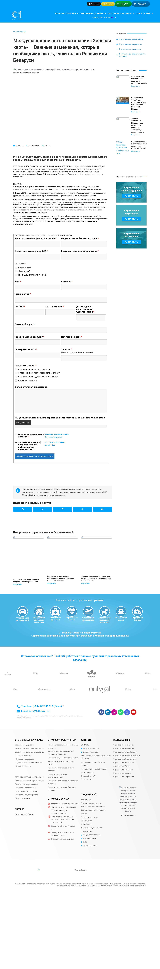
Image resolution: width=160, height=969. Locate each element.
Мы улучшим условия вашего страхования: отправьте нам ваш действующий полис (60, 417)
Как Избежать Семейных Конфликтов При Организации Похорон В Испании (60, 578)
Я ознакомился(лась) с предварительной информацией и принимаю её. (30, 446)
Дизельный (24, 271)
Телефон (66, 349)
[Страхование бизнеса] (137, 611)
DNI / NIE (20, 306)
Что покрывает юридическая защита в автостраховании (26, 580)
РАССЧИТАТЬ (131, 196)
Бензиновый (24, 267)
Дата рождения (54, 306)
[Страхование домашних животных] (104, 611)
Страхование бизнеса (137, 619)
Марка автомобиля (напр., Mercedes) (35, 238)
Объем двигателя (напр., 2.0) (31, 251)
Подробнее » (17, 584)
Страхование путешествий (88, 619)
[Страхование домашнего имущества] (39, 611)
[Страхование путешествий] (88, 611)
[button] (22, 509)
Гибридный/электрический (32, 275)
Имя (18, 281)
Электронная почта (26, 349)
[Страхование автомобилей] (22, 611)
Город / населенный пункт (29, 337)
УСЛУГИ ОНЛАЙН (142, 13)
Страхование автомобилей (22, 619)
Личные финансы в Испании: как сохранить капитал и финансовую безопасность (96, 578)
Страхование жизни (72, 619)
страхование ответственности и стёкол (39, 373)
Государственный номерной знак (80, 251)
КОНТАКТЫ (97, 17)
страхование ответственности (34, 369)
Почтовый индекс (71, 337)
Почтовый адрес (24, 324)
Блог (108, 17)
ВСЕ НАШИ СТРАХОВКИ (65, 13)
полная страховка (27, 380)
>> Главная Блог (19, 32)
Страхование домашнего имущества (39, 620)
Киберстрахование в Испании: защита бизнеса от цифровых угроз (139, 145)
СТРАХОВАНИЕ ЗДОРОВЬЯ (91, 13)
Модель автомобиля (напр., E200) (80, 238)
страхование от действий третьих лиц (38, 376)
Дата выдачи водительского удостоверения (85, 309)
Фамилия (67, 281)
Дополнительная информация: (31, 387)
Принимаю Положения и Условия (31, 435)
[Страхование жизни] (72, 611)
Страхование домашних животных (105, 620)
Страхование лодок (121, 619)
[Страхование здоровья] (55, 611)
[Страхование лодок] (121, 611)
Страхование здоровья (55, 619)
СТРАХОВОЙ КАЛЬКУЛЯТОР (119, 13)
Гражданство (23, 294)
